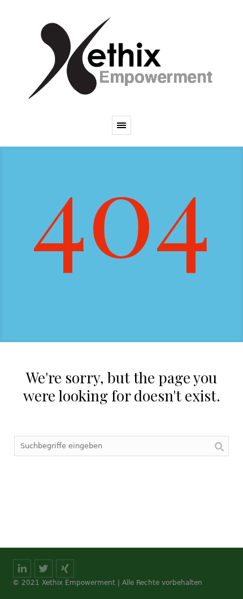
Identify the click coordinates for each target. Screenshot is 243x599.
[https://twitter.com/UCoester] (43, 568)
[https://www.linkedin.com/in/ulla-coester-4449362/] (22, 568)
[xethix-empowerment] (121, 57)
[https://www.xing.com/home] (65, 568)
